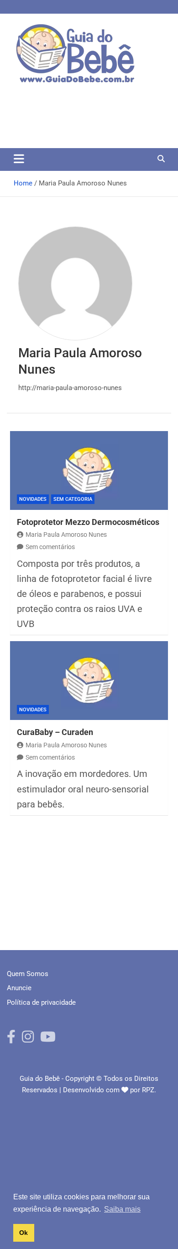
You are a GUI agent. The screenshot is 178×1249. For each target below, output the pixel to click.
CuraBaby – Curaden (55, 732)
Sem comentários (50, 546)
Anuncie (19, 988)
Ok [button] (23, 1232)
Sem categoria (72, 499)
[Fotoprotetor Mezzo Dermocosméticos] (89, 470)
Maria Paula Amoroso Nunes (66, 534)
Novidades (33, 499)
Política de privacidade (41, 1002)
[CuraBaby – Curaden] (89, 680)
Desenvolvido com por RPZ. (109, 1090)
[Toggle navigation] (19, 158)
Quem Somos (27, 974)
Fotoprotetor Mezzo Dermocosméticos (88, 522)
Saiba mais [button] (122, 1209)
